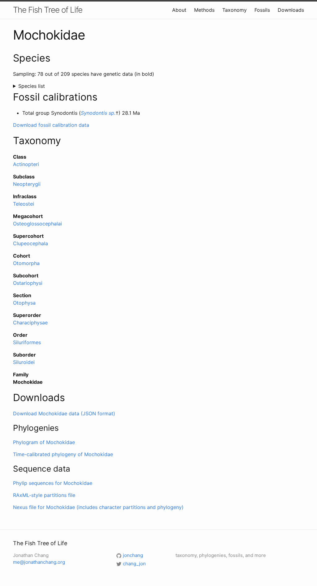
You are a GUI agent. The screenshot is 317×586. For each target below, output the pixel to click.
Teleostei (23, 204)
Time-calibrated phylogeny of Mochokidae (63, 454)
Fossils (262, 10)
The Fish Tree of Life (47, 10)
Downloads (291, 10)
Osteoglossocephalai (37, 223)
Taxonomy (234, 10)
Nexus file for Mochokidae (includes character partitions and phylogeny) (98, 507)
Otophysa (24, 303)
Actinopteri (26, 164)
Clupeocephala (30, 243)
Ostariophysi (27, 283)
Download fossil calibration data (51, 125)
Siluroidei (24, 362)
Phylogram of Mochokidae (44, 442)
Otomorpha (26, 263)
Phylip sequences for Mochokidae (52, 483)
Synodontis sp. (98, 113)
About (179, 10)
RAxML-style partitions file (44, 495)
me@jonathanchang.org (39, 562)
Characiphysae (30, 322)
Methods (204, 10)
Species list (31, 86)
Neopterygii (27, 184)
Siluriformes (27, 342)
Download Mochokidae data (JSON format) (64, 413)
